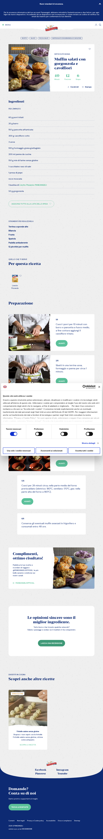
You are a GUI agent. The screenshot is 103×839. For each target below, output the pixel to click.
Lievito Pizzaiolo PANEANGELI (33, 185)
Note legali (21, 821)
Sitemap (77, 821)
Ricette (24, 38)
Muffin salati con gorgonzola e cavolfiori (66, 38)
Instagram (62, 770)
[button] (90, 49)
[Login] (96, 25)
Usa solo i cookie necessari (19, 451)
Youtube (62, 774)
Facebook (40, 770)
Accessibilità (50, 821)
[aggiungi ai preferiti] (89, 49)
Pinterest (40, 774)
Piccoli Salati (43, 38)
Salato (33, 38)
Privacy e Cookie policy (35, 821)
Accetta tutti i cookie (84, 451)
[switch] (38, 434)
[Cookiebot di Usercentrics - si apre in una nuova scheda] (84, 387)
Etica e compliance (65, 821)
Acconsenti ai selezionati (51, 451)
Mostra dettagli (88, 443)
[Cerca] (100, 25)
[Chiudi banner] (99, 387)
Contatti (12, 821)
